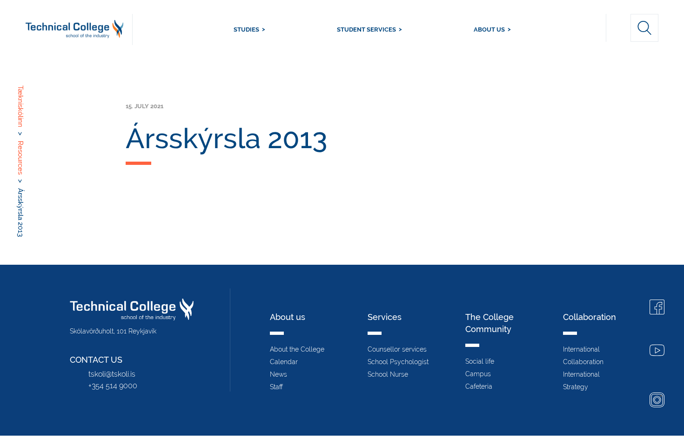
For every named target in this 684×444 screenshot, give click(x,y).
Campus (478, 374)
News (278, 374)
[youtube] (657, 351)
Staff (276, 387)
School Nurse (388, 374)
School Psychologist (398, 362)
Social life (479, 361)
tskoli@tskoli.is (111, 374)
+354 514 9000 (112, 385)
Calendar (284, 362)
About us (489, 29)
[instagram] (657, 401)
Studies (246, 29)
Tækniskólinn (79, 29)
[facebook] (657, 308)
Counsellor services (397, 349)
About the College (297, 349)
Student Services (366, 29)
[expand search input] (644, 28)
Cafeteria (478, 386)
